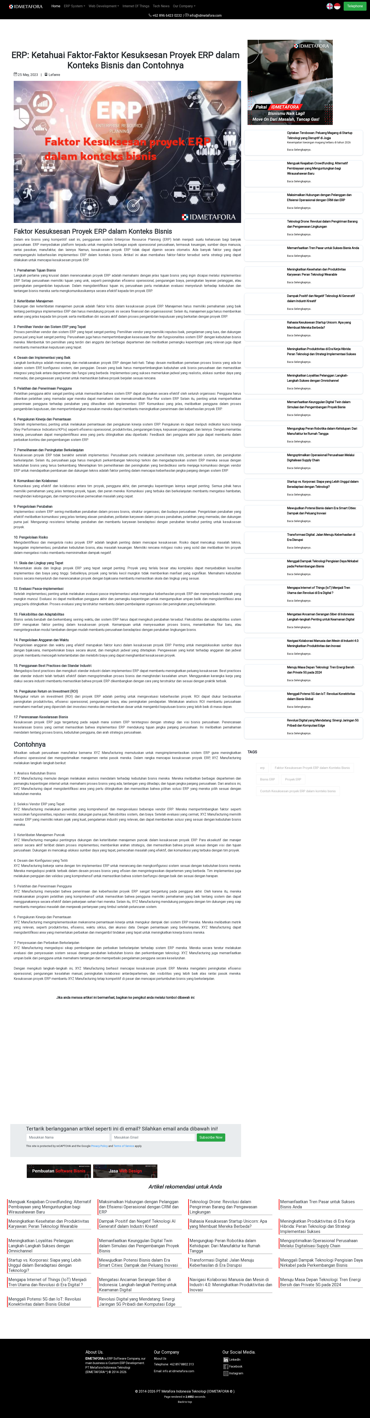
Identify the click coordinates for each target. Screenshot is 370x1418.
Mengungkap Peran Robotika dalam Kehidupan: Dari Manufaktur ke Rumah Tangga (322, 431)
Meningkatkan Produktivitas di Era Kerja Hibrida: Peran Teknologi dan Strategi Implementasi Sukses (321, 351)
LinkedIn (234, 1359)
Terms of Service (124, 1146)
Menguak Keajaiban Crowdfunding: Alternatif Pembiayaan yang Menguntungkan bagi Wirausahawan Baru (317, 168)
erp (262, 768)
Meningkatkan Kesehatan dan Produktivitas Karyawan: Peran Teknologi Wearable (316, 272)
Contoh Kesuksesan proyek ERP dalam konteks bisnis (298, 791)
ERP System (73, 6)
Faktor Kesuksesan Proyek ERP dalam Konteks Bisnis (312, 768)
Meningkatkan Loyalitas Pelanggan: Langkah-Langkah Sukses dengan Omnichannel (317, 378)
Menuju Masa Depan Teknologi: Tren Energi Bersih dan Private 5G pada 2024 (320, 670)
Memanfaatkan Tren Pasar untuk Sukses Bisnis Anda (323, 248)
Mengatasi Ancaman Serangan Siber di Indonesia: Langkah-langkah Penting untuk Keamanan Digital (320, 617)
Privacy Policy (99, 1146)
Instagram (236, 1373)
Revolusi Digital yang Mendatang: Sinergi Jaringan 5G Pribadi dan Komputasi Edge (323, 723)
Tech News (161, 6)
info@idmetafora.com (205, 15)
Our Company (183, 6)
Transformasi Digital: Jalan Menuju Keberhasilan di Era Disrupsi (221, 1263)
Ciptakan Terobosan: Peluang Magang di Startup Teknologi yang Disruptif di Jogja (319, 135)
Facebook (235, 1366)
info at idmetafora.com (178, 1371)
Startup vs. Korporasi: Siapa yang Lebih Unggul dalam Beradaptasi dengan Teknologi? (323, 484)
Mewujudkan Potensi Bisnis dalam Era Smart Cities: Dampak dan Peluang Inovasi (321, 510)
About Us (160, 1358)
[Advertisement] (125, 1073)
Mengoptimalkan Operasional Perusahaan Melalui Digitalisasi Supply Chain (319, 1243)
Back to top (185, 1401)
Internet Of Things (135, 6)
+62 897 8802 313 (182, 1364)
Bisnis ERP (267, 779)
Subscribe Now (211, 1137)
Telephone (355, 6)
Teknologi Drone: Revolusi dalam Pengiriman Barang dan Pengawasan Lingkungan (322, 224)
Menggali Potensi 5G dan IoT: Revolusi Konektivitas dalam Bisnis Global (44, 1301)
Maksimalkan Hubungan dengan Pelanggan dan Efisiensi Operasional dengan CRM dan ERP (319, 197)
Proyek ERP (293, 779)
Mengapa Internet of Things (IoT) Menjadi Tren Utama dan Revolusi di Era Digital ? (318, 590)
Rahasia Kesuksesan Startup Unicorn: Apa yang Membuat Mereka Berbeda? (319, 325)
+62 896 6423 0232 (167, 15)
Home (56, 6)
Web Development (102, 6)
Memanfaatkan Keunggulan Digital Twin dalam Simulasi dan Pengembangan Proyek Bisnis (319, 404)
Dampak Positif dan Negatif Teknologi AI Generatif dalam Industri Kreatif (137, 1224)
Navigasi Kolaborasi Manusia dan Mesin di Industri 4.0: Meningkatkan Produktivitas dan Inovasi (323, 643)
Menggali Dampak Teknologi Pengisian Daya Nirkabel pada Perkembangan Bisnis (322, 563)
